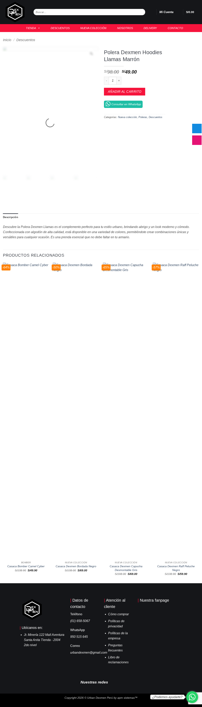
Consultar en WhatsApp (126, 104)
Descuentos (25, 40)
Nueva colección (127, 117)
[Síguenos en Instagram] (119, 681)
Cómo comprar (118, 614)
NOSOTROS (124, 28)
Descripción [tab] (10, 217)
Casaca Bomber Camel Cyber (26, 566)
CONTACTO (174, 28)
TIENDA (29, 28)
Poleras (142, 117)
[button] (178, 12)
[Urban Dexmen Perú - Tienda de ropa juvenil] (15, 12)
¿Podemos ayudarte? (167, 697)
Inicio (7, 40)
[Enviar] (142, 12)
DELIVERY (149, 28)
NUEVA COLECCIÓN (92, 28)
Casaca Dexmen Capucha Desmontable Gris (126, 568)
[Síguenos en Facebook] (113, 681)
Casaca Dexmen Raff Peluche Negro (176, 568)
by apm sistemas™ (125, 697)
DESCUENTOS (59, 28)
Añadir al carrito (124, 91)
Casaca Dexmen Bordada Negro (76, 566)
